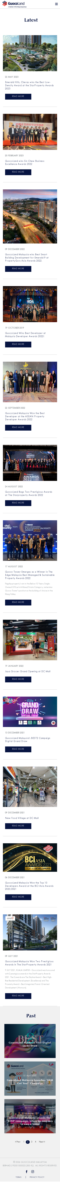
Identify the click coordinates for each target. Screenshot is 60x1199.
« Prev (17, 1142)
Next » (42, 1142)
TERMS (19, 1177)
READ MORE (18, 96)
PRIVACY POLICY (37, 1177)
